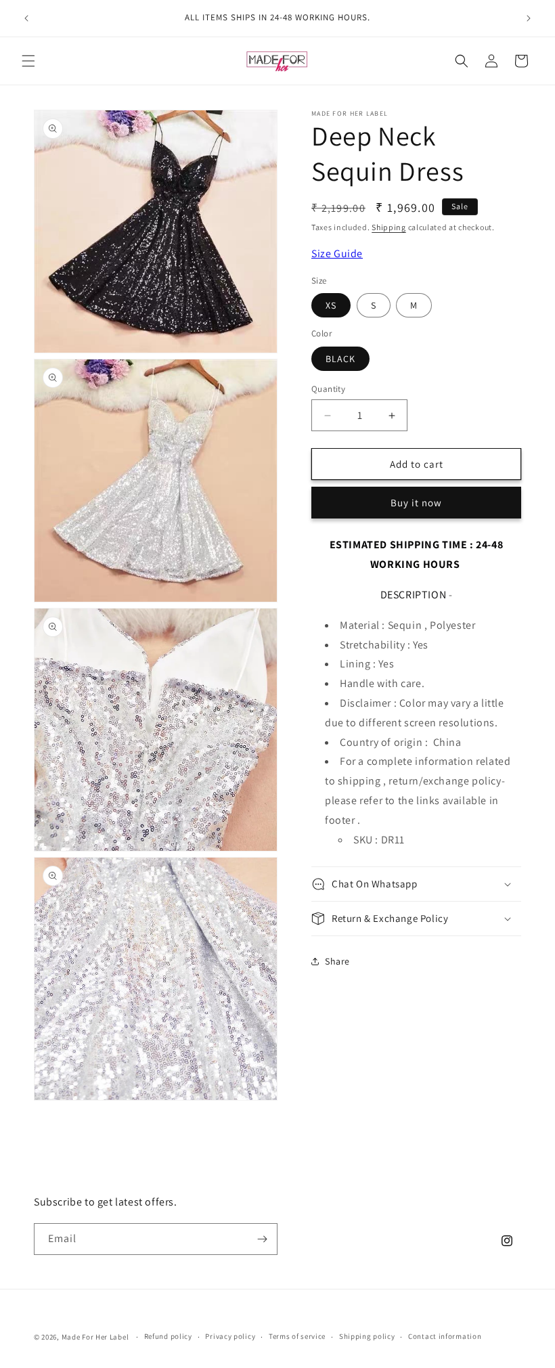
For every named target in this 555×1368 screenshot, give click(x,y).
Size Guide (337, 253)
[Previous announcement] (26, 18)
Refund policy (168, 1336)
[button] (28, 61)
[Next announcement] (528, 18)
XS (331, 305)
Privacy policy (230, 1336)
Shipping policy (367, 1336)
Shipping (389, 227)
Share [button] (337, 961)
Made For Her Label (95, 1337)
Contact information (444, 1336)
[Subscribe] (262, 1239)
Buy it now (416, 502)
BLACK (340, 359)
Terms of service (297, 1336)
